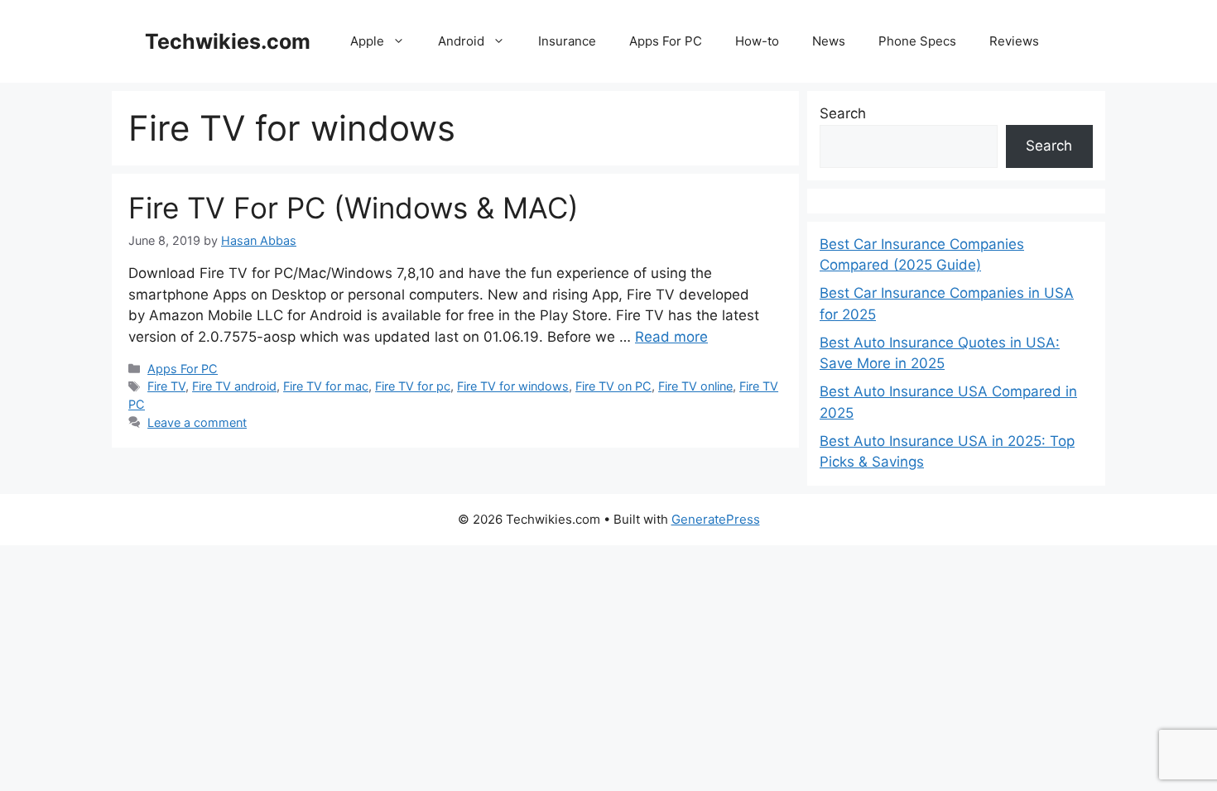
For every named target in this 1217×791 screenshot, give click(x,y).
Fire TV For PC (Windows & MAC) (353, 207)
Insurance (567, 41)
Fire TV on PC (613, 386)
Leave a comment (197, 422)
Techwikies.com (227, 41)
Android (461, 41)
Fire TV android (234, 386)
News (828, 41)
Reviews (1014, 41)
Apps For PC (665, 41)
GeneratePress (715, 519)
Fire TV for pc (412, 386)
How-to (757, 41)
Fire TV (166, 386)
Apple (367, 41)
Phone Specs (917, 41)
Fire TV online (695, 386)
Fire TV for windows (513, 386)
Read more (671, 336)
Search (843, 113)
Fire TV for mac (325, 386)
